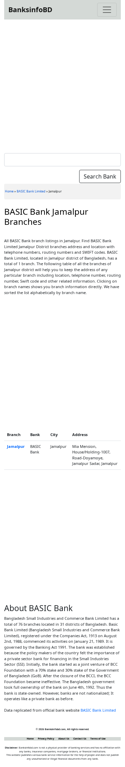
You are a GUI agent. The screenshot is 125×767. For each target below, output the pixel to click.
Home (9, 191)
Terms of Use (98, 738)
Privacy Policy (46, 738)
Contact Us (79, 738)
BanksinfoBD (30, 9)
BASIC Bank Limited (31, 191)
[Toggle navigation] (107, 10)
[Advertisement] (62, 85)
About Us (63, 738)
